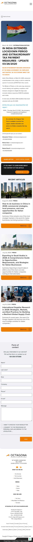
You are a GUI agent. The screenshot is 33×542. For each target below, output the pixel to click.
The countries (18, 476)
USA (24, 530)
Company (4, 384)
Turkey (20, 530)
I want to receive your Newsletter (15, 424)
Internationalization (21, 45)
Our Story (18, 498)
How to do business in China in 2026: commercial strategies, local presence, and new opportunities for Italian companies (16, 208)
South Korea (23, 524)
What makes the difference (18, 500)
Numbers (18, 503)
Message (4, 406)
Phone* (3, 391)
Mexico (11, 530)
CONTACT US (20, 172)
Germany (21, 527)
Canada (17, 524)
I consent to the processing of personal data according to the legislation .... (14, 429)
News (18, 486)
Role (2, 377)
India (30, 527)
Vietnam (28, 530)
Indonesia (5, 530)
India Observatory (18, 478)
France (16, 527)
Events (18, 488)
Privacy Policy (7, 541)
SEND (26, 439)
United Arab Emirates (7, 527)
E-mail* (3, 398)
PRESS (15, 201)
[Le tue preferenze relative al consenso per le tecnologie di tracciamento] (30, 539)
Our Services (18, 474)
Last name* (4, 370)
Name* (3, 362)
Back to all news (6, 16)
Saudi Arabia (10, 524)
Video (18, 490)
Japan (26, 527)
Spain (15, 530)
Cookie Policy (15, 541)
